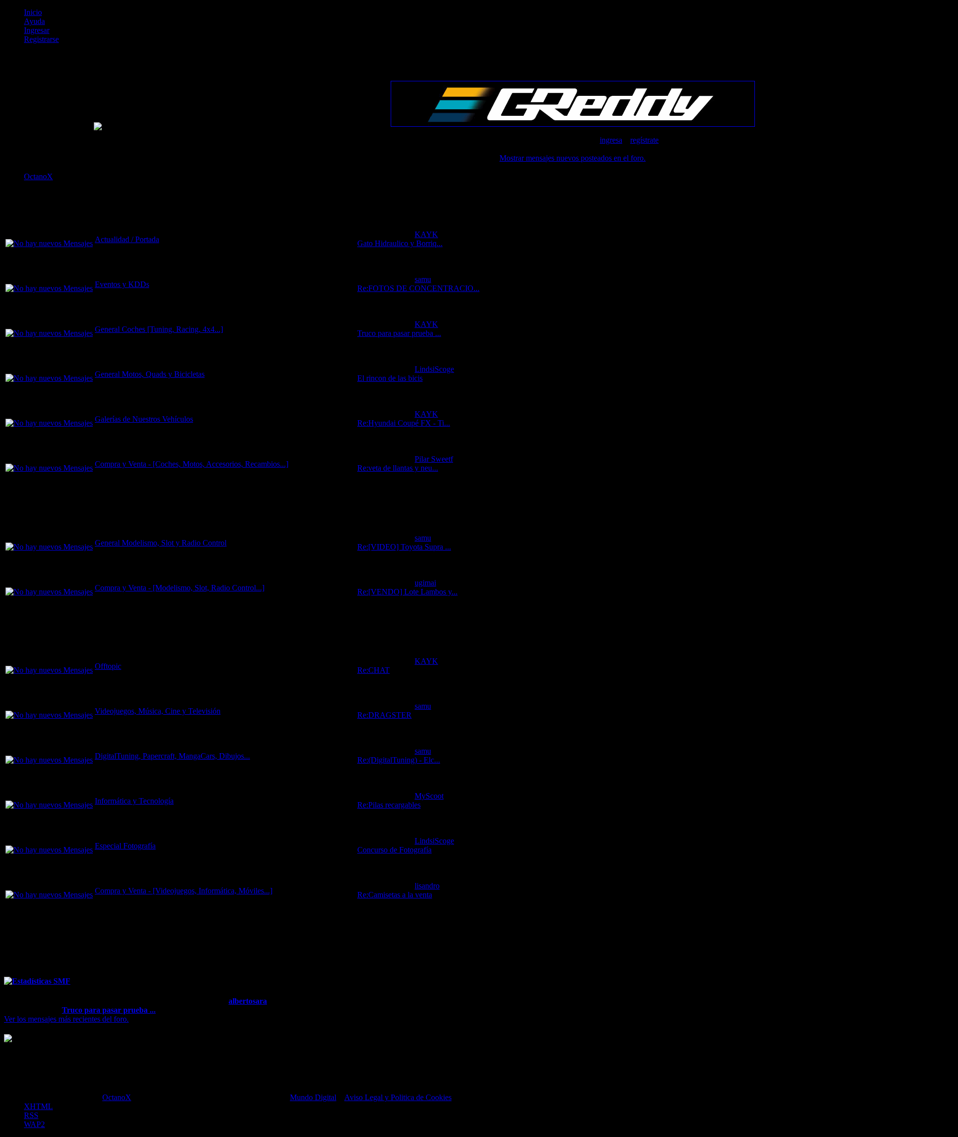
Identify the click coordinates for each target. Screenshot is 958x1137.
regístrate (644, 140)
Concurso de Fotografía (394, 850)
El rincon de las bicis (390, 378)
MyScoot (429, 796)
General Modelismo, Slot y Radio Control (161, 543)
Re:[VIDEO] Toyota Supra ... (404, 547)
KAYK (426, 234)
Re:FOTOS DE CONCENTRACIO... (418, 288)
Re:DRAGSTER (384, 715)
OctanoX (116, 1097)
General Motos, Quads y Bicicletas (150, 374)
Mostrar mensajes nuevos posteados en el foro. (572, 158)
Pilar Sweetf (434, 459)
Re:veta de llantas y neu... (397, 468)
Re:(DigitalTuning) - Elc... (398, 760)
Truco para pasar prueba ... (399, 333)
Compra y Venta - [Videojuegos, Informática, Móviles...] (183, 890)
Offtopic (108, 666)
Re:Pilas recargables (389, 805)
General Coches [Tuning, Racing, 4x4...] (159, 329)
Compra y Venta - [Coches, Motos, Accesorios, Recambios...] (191, 464)
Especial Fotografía (125, 846)
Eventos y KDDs (122, 284)
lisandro (427, 885)
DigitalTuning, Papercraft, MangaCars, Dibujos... (172, 756)
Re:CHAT (373, 670)
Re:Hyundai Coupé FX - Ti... (403, 423)
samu (423, 279)
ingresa (611, 140)
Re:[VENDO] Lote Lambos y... (407, 591)
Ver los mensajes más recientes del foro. (66, 1019)
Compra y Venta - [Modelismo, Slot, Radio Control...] (179, 587)
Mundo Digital (313, 1097)
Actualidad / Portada (127, 239)
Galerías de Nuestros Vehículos (144, 419)
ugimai (425, 582)
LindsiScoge (434, 369)
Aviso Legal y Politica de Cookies (398, 1097)
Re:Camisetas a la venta (394, 894)
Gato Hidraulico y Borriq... (400, 243)
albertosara (248, 1001)
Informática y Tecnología (134, 801)
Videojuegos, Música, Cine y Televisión (158, 711)
